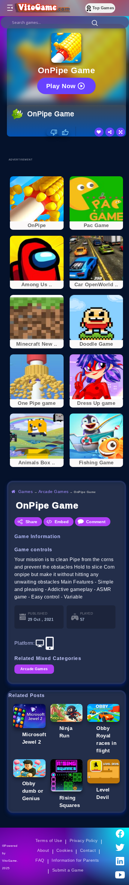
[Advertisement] (68, 147)
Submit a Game (68, 870)
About (43, 850)
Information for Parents (75, 860)
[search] (65, 22)
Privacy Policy (84, 840)
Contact (88, 850)
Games (25, 491)
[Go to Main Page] (41, 8)
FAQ (39, 860)
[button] (95, 23)
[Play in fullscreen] (120, 132)
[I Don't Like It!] (52, 132)
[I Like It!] (63, 132)
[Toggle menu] (9, 8)
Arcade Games (53, 491)
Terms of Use (48, 840)
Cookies (64, 850)
